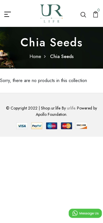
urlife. (71, 108)
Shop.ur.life (51, 108)
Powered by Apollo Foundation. (66, 111)
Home (35, 56)
